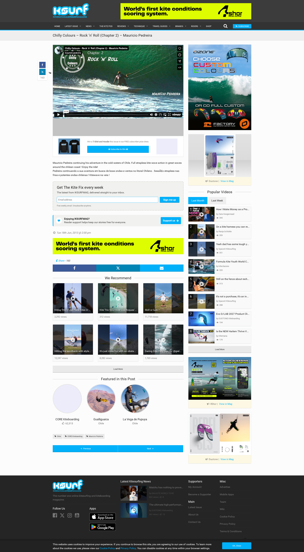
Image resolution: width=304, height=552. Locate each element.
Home (57, 26)
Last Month (197, 200)
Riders (194, 26)
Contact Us (194, 521)
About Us (193, 514)
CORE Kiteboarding (67, 419)
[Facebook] (55, 516)
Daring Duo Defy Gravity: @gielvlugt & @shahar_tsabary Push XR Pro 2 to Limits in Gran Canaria (164, 351)
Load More (118, 369)
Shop (208, 26)
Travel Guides (160, 26)
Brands (179, 26)
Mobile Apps (227, 494)
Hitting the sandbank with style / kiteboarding (73, 351)
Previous (87, 448)
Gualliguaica (101, 419)
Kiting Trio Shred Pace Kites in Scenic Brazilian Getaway (73, 309)
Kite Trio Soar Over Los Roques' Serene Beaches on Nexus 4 (119, 309)
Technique (139, 26)
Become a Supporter (199, 494)
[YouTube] (77, 516)
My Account (195, 486)
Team (223, 501)
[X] (62, 516)
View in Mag (227, 181)
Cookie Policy (227, 516)
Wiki (222, 509)
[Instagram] (70, 516)
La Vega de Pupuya (135, 419)
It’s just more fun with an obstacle (118, 351)
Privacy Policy (227, 523)
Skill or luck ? (152, 309)
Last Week (217, 200)
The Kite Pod (106, 26)
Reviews (121, 26)
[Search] (225, 26)
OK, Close (236, 546)
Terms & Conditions (231, 531)
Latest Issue (71, 26)
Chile (59, 436)
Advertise (225, 486)
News (89, 26)
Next (149, 448)
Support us (169, 220)
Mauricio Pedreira (95, 436)
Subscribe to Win (118, 149)
